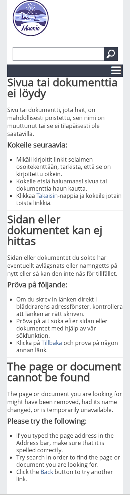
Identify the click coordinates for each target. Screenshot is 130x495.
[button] (111, 54)
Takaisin (47, 196)
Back (46, 472)
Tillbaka (52, 343)
